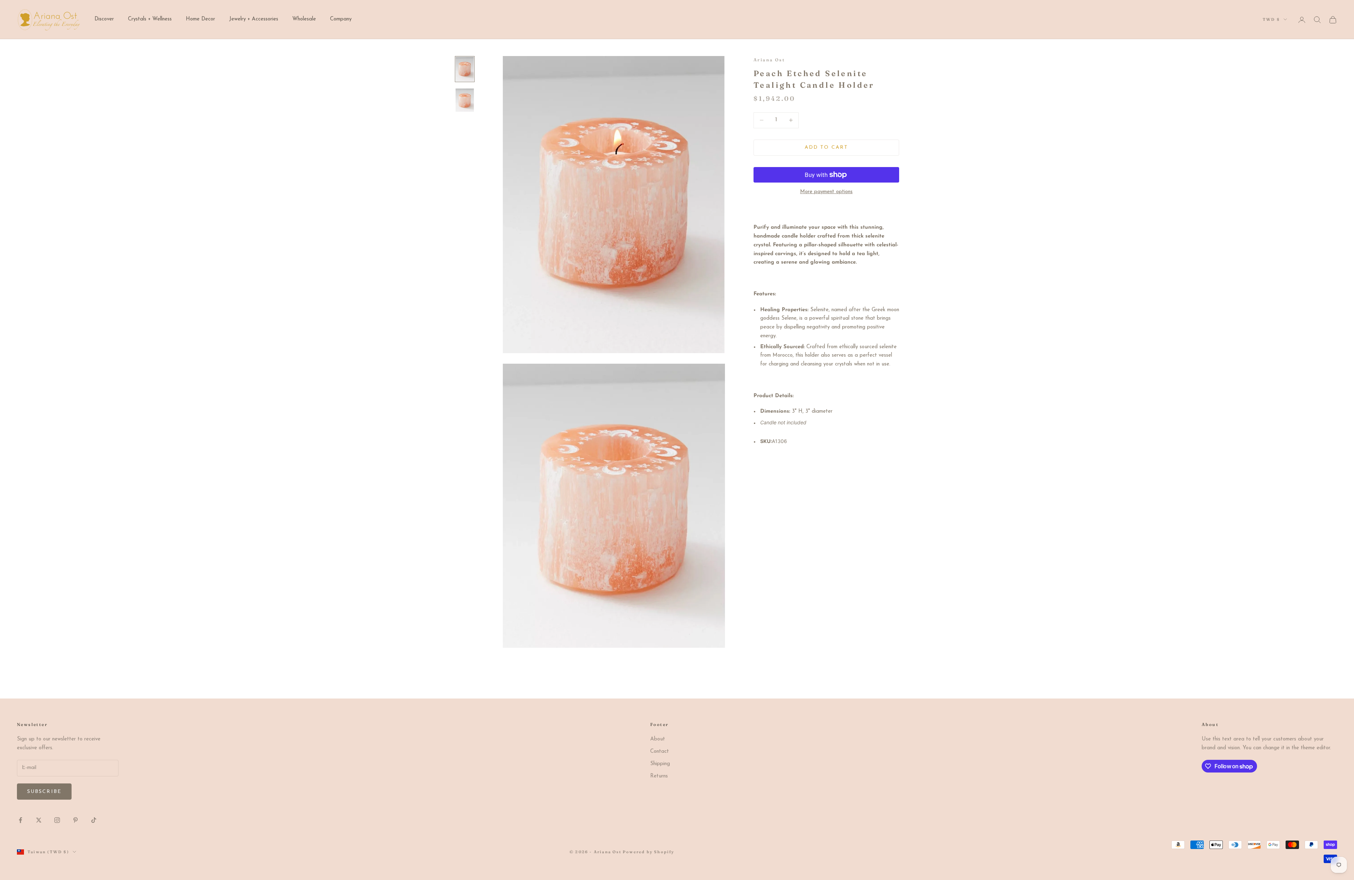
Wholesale (304, 19)
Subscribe (44, 791)
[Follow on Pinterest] (75, 820)
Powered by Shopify (649, 851)
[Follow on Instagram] (57, 820)
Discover (104, 19)
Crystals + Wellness (150, 19)
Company (341, 19)
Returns (659, 776)
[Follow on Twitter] (38, 820)
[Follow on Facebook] (20, 820)
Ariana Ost (769, 59)
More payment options (826, 192)
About (657, 739)
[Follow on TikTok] (93, 820)
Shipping (660, 764)
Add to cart (826, 147)
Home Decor (200, 19)
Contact (659, 751)
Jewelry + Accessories (253, 19)
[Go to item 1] (465, 69)
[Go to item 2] (465, 100)
